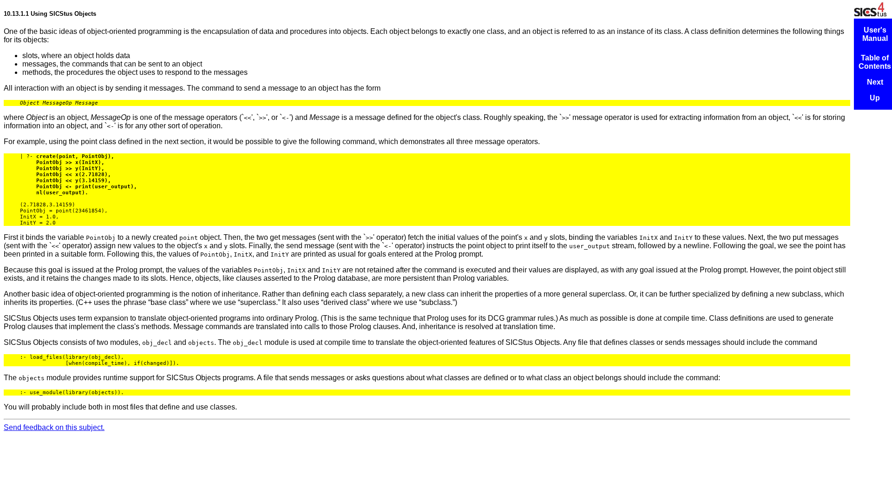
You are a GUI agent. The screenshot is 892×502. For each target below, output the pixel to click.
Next (875, 82)
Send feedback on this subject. (54, 427)
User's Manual (875, 34)
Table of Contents (875, 62)
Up (875, 98)
